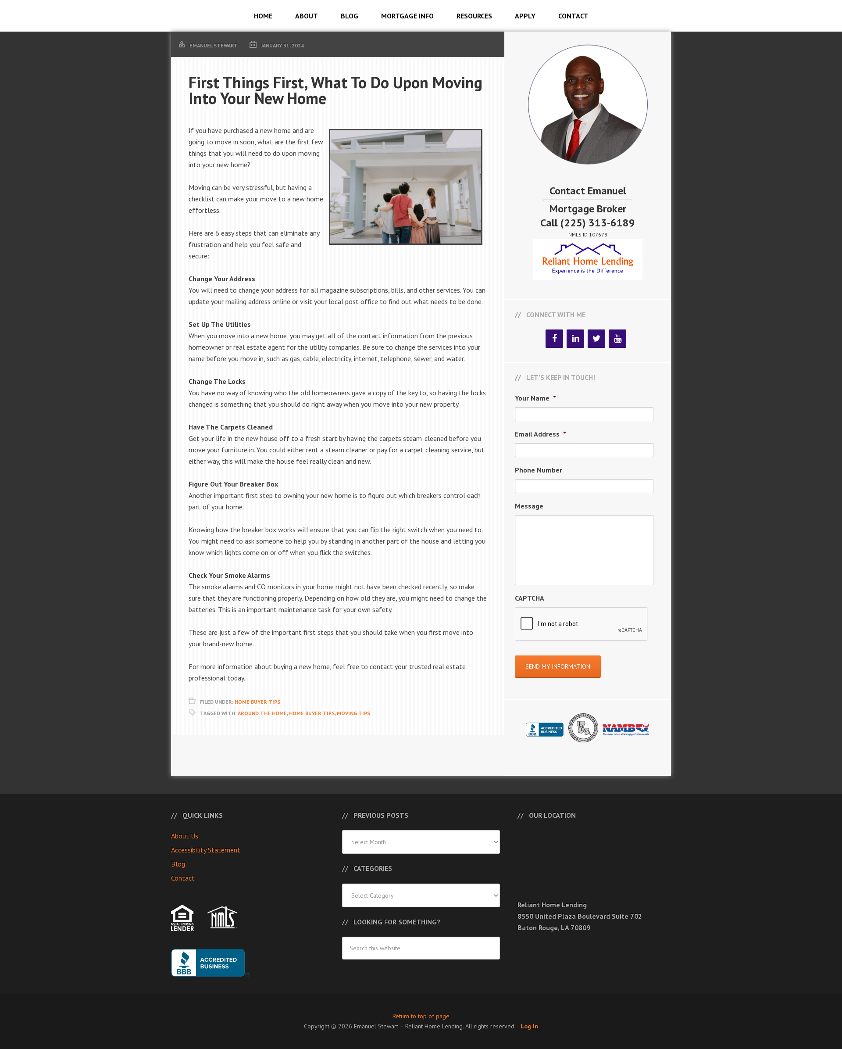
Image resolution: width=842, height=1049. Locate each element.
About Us (184, 835)
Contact (183, 878)
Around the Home (262, 713)
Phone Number (538, 469)
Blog (178, 863)
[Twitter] (596, 338)
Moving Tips (353, 713)
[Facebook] (554, 338)
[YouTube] (617, 338)
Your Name (535, 398)
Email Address (540, 434)
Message (529, 505)
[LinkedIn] (575, 338)
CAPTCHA (529, 598)
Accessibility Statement (205, 849)
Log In (529, 1026)
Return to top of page (421, 1016)
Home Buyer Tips (257, 701)
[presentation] (581, 624)
